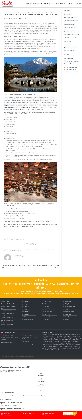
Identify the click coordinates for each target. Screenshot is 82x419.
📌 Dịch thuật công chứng (70, 67)
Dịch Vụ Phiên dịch (60, 3)
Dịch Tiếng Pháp (26, 316)
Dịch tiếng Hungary (26, 301)
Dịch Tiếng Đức (46, 314)
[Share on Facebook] (26, 244)
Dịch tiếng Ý (77, 348)
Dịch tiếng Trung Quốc (55, 349)
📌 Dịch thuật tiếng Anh (70, 69)
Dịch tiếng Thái (66, 309)
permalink (20, 250)
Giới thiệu (36, 3)
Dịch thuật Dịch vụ (22, 18)
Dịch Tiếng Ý (66, 319)
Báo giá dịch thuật (68, 58)
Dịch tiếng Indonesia (27, 304)
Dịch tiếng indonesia (47, 341)
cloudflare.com (6, 370)
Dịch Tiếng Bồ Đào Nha (48, 309)
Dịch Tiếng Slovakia (67, 304)
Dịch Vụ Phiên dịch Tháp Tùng (71, 34)
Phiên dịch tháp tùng (59, 334)
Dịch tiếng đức (48, 344)
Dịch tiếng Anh (57, 343)
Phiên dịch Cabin (68, 14)
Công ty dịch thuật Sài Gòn (11, 356)
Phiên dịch (49, 12)
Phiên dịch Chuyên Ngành (70, 17)
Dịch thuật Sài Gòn (42, 12)
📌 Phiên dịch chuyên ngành (71, 71)
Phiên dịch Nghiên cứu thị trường (70, 28)
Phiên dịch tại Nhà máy (70, 31)
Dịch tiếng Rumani (68, 348)
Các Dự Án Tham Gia (8, 12)
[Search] (80, 3)
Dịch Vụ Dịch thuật (46, 3)
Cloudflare (41, 382)
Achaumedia (23, 356)
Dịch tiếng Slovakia (59, 348)
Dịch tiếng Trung (67, 314)
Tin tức (70, 3)
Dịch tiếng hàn (66, 341)
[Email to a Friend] (31, 244)
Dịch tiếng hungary (57, 341)
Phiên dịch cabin (61, 338)
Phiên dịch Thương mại (70, 37)
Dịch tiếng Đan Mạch (47, 311)
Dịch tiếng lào (75, 339)
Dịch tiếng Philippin (70, 338)
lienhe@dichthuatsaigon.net (8, 342)
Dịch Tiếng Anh (46, 304)
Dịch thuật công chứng (33, 12)
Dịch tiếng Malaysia (26, 309)
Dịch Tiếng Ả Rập (46, 301)
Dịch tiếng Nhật (25, 314)
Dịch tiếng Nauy (57, 339)
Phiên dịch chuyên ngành (50, 338)
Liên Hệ (76, 3)
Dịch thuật (15, 12)
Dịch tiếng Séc (66, 316)
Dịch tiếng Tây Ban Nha (48, 348)
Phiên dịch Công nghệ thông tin (71, 21)
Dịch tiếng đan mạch (58, 344)
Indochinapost (32, 356)
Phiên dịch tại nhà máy (70, 334)
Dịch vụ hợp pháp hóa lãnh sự (71, 61)
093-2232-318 (5, 339)
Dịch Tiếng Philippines (27, 319)
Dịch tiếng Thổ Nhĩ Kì (67, 346)
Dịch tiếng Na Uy (26, 311)
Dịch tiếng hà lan (74, 341)
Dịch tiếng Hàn (45, 319)
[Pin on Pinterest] (33, 244)
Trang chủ (29, 3)
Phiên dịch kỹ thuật (69, 24)
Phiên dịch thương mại (48, 334)
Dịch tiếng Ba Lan (46, 306)
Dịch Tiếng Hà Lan (46, 316)
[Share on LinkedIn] (36, 244)
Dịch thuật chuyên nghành (23, 12)
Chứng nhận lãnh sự (69, 63)
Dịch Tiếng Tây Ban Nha (69, 306)
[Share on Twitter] (28, 244)
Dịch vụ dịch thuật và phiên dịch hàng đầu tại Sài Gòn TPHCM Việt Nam (41, 286)
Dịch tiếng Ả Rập (57, 346)
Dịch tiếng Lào (25, 306)
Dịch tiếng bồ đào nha (68, 344)
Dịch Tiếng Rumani (67, 301)
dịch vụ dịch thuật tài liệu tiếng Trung (18, 109)
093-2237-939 (25, 341)
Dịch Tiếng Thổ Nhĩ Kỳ (68, 311)
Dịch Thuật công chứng (48, 343)
